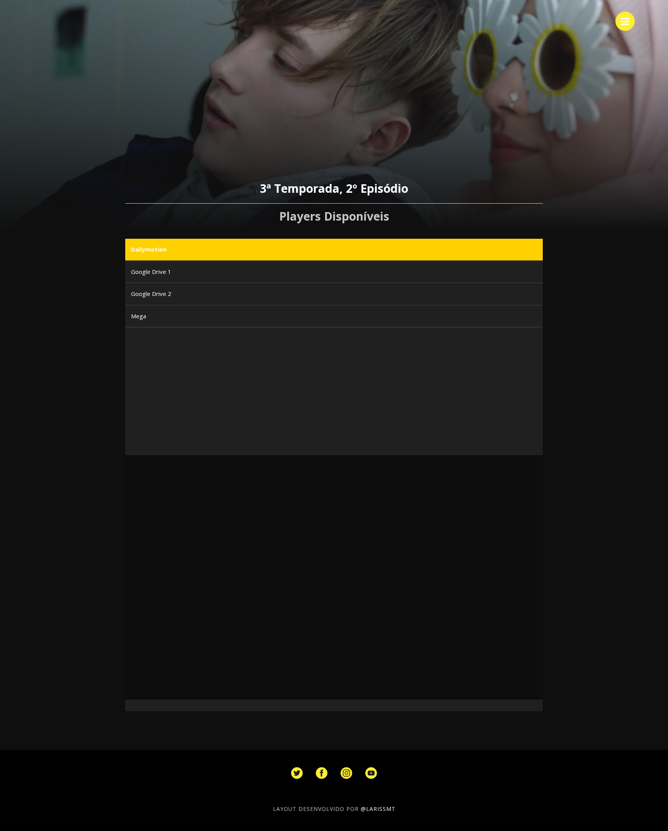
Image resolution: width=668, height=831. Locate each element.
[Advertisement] (357, 397)
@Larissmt (378, 808)
